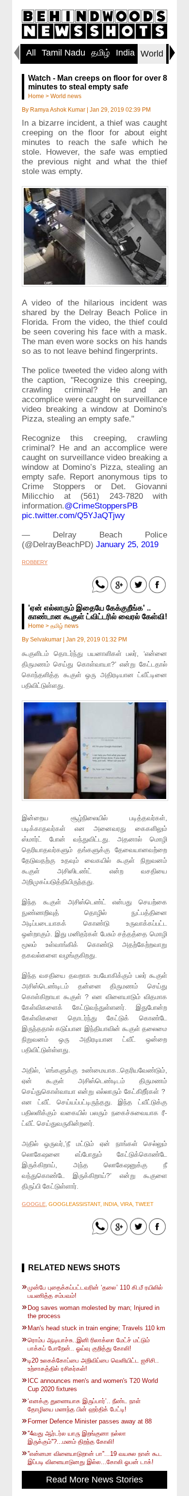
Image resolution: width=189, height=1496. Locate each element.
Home (36, 96)
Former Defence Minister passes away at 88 (90, 1421)
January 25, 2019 (127, 544)
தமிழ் (100, 53)
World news (65, 96)
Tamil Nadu (63, 53)
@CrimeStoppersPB (101, 505)
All (31, 53)
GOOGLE (34, 1204)
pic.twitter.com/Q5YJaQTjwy (73, 515)
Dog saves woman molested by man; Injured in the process (93, 1312)
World (152, 53)
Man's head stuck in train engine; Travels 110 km (96, 1328)
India (125, 53)
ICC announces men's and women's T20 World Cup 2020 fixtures (93, 1385)
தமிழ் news (64, 626)
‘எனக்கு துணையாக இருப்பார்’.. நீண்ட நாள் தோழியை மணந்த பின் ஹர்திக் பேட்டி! (84, 1405)
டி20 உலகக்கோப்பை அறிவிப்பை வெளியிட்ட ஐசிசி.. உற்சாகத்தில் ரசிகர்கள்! (93, 1364)
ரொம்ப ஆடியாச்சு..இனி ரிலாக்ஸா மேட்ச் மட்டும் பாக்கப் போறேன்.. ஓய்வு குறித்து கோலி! (89, 1344)
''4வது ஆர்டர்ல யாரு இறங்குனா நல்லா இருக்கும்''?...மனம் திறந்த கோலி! (77, 1437)
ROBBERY (34, 562)
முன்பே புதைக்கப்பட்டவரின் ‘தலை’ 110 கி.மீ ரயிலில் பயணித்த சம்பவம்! (95, 1291)
